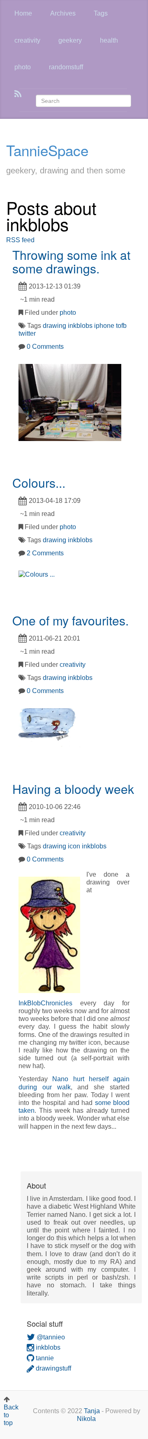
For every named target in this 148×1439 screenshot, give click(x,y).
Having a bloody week (73, 789)
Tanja (92, 1410)
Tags (101, 13)
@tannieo (50, 1337)
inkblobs (80, 325)
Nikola (86, 1418)
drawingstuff (52, 1368)
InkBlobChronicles (45, 1003)
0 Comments (45, 346)
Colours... (38, 482)
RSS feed (20, 239)
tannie (44, 1358)
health (109, 40)
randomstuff (66, 67)
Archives (63, 13)
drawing (54, 325)
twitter (27, 333)
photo (22, 67)
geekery (70, 40)
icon (74, 846)
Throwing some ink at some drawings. (71, 261)
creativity (27, 40)
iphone (104, 325)
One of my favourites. (70, 620)
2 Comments (45, 553)
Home (23, 13)
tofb (121, 325)
